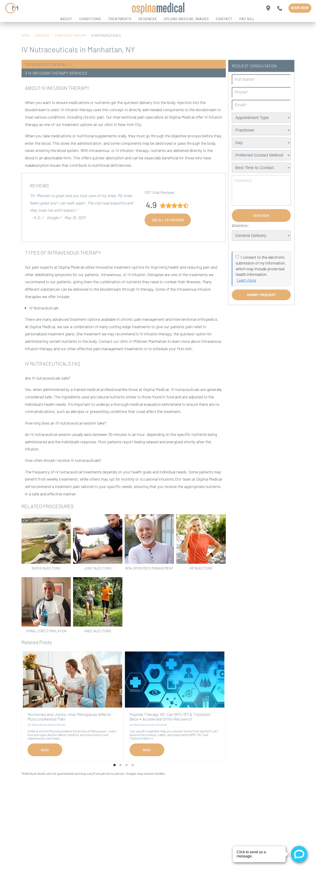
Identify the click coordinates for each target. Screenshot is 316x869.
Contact (224, 19)
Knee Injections (97, 631)
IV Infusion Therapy (70, 35)
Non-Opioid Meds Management (149, 568)
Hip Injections (201, 568)
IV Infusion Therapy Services (57, 73)
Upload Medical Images (186, 19)
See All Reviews (168, 220)
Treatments (120, 19)
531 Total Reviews (159, 192)
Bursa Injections (46, 568)
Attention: (240, 225)
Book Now (300, 8)
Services (42, 35)
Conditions (90, 19)
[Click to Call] (280, 8)
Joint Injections (98, 568)
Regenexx (148, 19)
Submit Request (261, 295)
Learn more (246, 280)
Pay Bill (246, 19)
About (66, 19)
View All (60, 64)
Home (26, 35)
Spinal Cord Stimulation (46, 631)
